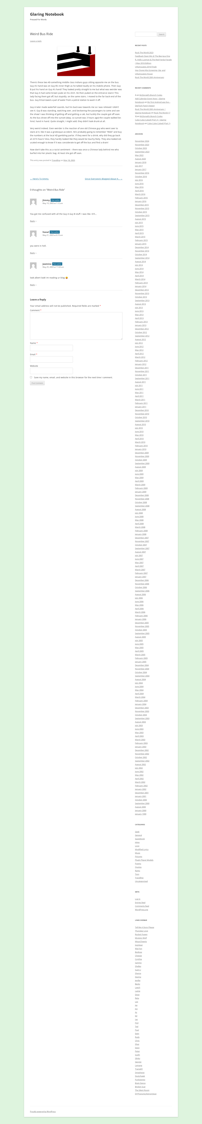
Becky (137, 984)
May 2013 (139, 314)
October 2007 (141, 544)
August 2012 (140, 339)
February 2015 (141, 240)
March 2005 (140, 654)
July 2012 (139, 343)
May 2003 (139, 732)
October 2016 (141, 176)
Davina (138, 977)
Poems (138, 863)
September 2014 (142, 258)
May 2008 (139, 520)
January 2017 (140, 169)
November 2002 (142, 753)
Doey (137, 994)
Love (137, 846)
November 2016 (142, 173)
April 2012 (139, 353)
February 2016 (141, 197)
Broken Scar (140, 1086)
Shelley (138, 966)
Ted (136, 1026)
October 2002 (141, 757)
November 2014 (142, 251)
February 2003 (141, 743)
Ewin (137, 1033)
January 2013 (140, 325)
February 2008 (141, 530)
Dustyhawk (140, 1076)
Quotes (138, 867)
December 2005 (142, 622)
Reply (32, 221)
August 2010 (140, 424)
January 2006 (140, 619)
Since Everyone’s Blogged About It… (103, 178)
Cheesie (138, 955)
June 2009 (139, 474)
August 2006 (140, 594)
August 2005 (140, 637)
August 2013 (140, 304)
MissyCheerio (141, 941)
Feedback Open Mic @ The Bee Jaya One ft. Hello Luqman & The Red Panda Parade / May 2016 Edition (153, 59)
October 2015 (141, 212)
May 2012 (139, 350)
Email (33, 354)
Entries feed (140, 902)
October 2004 (141, 672)
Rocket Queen (141, 934)
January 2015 (140, 243)
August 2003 (140, 722)
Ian (136, 1019)
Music (137, 853)
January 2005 (140, 661)
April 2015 (139, 233)
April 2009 (139, 481)
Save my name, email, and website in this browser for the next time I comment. (73, 377)
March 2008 (140, 527)
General (138, 835)
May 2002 (139, 775)
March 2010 (140, 442)
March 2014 (140, 279)
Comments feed (142, 906)
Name (34, 343)
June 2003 (139, 729)
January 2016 (140, 201)
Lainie (137, 991)
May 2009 (139, 477)
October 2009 (141, 459)
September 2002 (142, 761)
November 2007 (142, 541)
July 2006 (139, 598)
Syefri (137, 1054)
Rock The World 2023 (144, 52)
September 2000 (142, 803)
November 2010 (142, 413)
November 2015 (142, 208)
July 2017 (139, 166)
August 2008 (140, 509)
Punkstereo (140, 1079)
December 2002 (142, 750)
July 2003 (139, 725)
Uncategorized (141, 881)
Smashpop (139, 1072)
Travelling (56, 160)
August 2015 (140, 219)
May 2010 (139, 435)
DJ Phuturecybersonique (145, 1093)
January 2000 (140, 810)
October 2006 (141, 587)
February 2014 (141, 282)
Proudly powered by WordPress (43, 1111)
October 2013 (141, 297)
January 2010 (140, 449)
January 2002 (140, 789)
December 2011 (142, 367)
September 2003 (142, 718)
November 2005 (142, 626)
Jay (136, 1005)
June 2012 (139, 346)
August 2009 (140, 467)
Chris (137, 1040)
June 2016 (139, 183)
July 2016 (139, 180)
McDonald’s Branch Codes (150, 95)
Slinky (137, 1058)
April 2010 (139, 438)
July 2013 (139, 307)
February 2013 (141, 321)
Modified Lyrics (141, 849)
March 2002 (140, 782)
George (138, 1062)
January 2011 (140, 406)
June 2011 (139, 389)
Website (34, 365)
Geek (137, 831)
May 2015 (139, 229)
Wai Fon (138, 948)
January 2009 (140, 491)
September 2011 (142, 378)
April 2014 (139, 275)
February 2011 (141, 403)
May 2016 (139, 187)
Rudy (137, 1037)
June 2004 (139, 686)
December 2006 (142, 580)
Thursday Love (141, 931)
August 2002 (140, 764)
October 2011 (141, 374)
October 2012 (141, 332)
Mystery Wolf (141, 938)
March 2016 (140, 194)
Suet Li (138, 969)
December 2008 (142, 495)
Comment (35, 310)
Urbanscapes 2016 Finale (146, 66)
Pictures (138, 856)
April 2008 (139, 523)
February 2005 (141, 658)
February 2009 (141, 488)
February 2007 (141, 573)
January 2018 (140, 162)
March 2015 (140, 236)
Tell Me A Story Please (144, 927)
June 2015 (139, 226)
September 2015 (142, 215)
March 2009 (140, 484)
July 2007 (139, 555)
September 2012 (142, 336)
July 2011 (139, 385)
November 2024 (142, 141)
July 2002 (139, 768)
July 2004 (139, 683)
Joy (136, 1008)
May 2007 (139, 562)
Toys (137, 874)
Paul (137, 1030)
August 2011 (140, 382)
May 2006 (139, 605)
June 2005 (139, 644)
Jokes (137, 842)
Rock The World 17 (162, 112)
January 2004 (140, 704)
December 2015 (142, 204)
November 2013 (142, 293)
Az (136, 1012)
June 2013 (139, 311)
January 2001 (140, 796)
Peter (137, 1051)
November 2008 (142, 498)
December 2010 (142, 410)
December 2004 (142, 665)
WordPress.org (141, 909)
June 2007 (139, 559)
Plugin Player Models (144, 860)
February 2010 (141, 445)
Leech (137, 987)
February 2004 (141, 700)
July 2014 (139, 265)
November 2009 (142, 456)
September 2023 (142, 151)
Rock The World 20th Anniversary (149, 77)
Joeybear (139, 945)
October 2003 (141, 714)
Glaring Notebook (47, 14)
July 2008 (139, 513)
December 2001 (142, 792)
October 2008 (141, 502)
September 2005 (142, 633)
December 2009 (142, 452)
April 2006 (139, 608)
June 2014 (139, 268)
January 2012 (140, 364)
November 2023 (142, 144)
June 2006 (139, 601)
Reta (137, 998)
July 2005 (139, 640)
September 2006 (142, 591)
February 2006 (141, 615)
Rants (137, 870)
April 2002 (139, 778)
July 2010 (139, 428)
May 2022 (139, 155)
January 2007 (140, 576)
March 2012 (140, 357)
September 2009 (142, 463)
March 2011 (140, 399)
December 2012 (142, 328)
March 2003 (140, 739)
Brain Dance (140, 1083)
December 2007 (142, 537)
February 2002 (141, 785)
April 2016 (139, 190)
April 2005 (139, 651)
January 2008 (140, 534)
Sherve (138, 973)
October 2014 (141, 254)
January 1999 (140, 814)
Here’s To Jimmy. (39, 178)
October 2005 (141, 629)
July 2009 (139, 470)
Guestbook (140, 838)
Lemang (138, 1065)
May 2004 (139, 690)
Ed (136, 1016)
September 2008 (142, 506)
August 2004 (140, 679)
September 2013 (142, 300)
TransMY (139, 1069)
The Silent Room (142, 1090)
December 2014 (142, 247)
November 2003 (142, 711)
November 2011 (142, 371)
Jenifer (137, 980)
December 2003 (142, 707)
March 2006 (140, 612)
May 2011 (139, 392)
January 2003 (140, 746)
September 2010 (142, 421)
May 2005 (139, 647)
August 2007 (140, 552)
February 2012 (141, 360)
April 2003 (139, 736)
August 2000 (140, 807)
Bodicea (138, 952)
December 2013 (142, 289)
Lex (136, 1001)
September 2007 (142, 548)
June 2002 (139, 771)
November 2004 (142, 668)
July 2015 (139, 222)
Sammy (138, 962)
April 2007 (139, 566)
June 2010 (139, 431)
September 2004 (142, 676)
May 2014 (139, 272)
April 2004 (139, 693)
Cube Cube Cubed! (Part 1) (158, 123)
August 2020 (140, 158)
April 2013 (139, 318)
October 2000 (141, 799)
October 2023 (141, 148)
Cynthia (138, 959)
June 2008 (139, 516)
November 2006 (142, 583)
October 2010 (141, 417)
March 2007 (140, 569)
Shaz (137, 1044)
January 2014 (140, 286)
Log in (137, 899)
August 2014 (140, 261)
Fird (136, 1023)
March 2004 (140, 697)
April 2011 (139, 396)
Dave (137, 1047)
